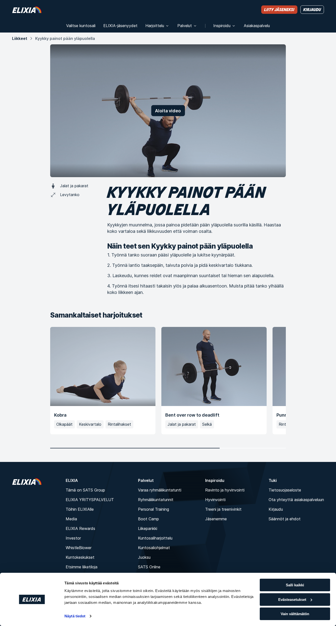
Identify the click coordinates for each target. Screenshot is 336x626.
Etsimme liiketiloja (81, 566)
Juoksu (144, 557)
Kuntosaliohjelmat (154, 547)
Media (71, 518)
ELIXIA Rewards (80, 528)
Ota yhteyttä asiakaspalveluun (296, 499)
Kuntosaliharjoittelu (155, 538)
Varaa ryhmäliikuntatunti (159, 490)
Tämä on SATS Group (85, 490)
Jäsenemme (216, 518)
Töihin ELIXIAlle (80, 509)
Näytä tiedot (74, 616)
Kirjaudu (276, 509)
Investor (73, 538)
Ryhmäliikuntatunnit (155, 499)
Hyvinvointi (215, 499)
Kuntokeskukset (80, 557)
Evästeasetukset (292, 599)
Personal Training (153, 509)
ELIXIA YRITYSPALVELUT (90, 499)
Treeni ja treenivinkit (223, 509)
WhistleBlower (79, 547)
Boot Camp (148, 518)
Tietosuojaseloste (285, 490)
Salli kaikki (295, 585)
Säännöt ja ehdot (285, 518)
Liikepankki (147, 528)
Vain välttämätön (295, 614)
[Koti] (27, 9)
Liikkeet (19, 38)
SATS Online (149, 566)
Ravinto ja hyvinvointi (224, 490)
